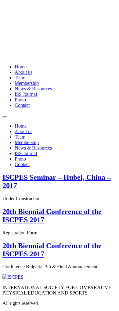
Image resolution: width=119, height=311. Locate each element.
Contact (22, 105)
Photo (20, 99)
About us (23, 72)
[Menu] (4, 117)
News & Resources (33, 88)
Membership (27, 83)
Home (21, 66)
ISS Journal (26, 94)
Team (20, 77)
